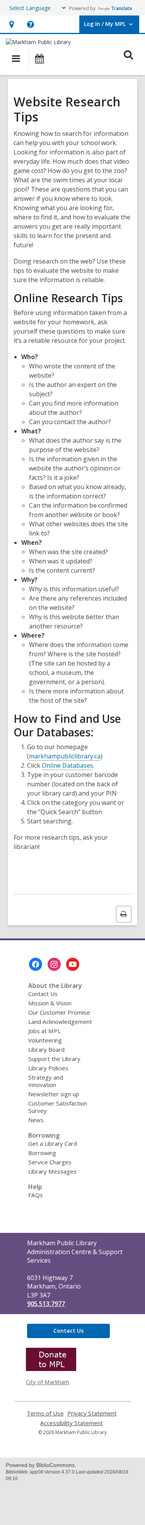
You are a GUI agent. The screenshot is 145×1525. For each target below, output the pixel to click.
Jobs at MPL (44, 1031)
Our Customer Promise (59, 1012)
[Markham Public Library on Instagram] (54, 964)
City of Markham (47, 1382)
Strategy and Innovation (45, 1081)
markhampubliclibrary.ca (65, 756)
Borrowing (42, 1153)
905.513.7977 (46, 1303)
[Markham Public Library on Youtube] (72, 964)
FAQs (35, 1195)
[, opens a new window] (51, 1369)
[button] (11, 24)
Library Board (46, 1049)
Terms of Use (45, 1413)
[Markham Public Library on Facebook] (35, 964)
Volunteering (45, 1040)
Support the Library (54, 1059)
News (36, 1120)
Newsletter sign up (53, 1094)
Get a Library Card (52, 1143)
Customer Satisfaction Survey (57, 1106)
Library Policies (48, 1068)
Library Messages (52, 1171)
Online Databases (67, 765)
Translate (121, 8)
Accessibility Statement (71, 1423)
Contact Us (43, 994)
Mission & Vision (50, 1003)
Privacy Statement (92, 1413)
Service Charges (50, 1162)
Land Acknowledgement (60, 1021)
